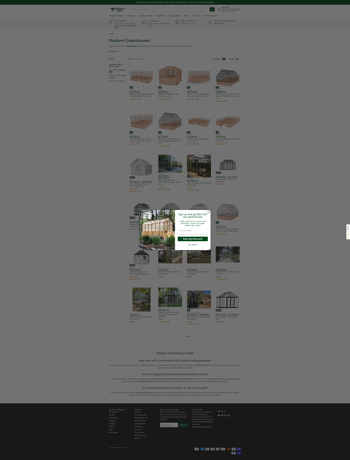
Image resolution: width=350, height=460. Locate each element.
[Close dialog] (208, 212)
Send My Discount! (193, 239)
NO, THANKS (192, 244)
